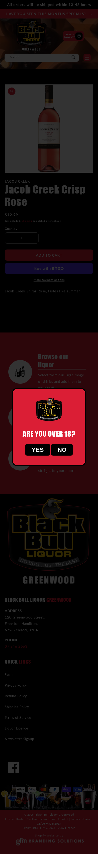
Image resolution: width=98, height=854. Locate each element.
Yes (38, 449)
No (62, 449)
